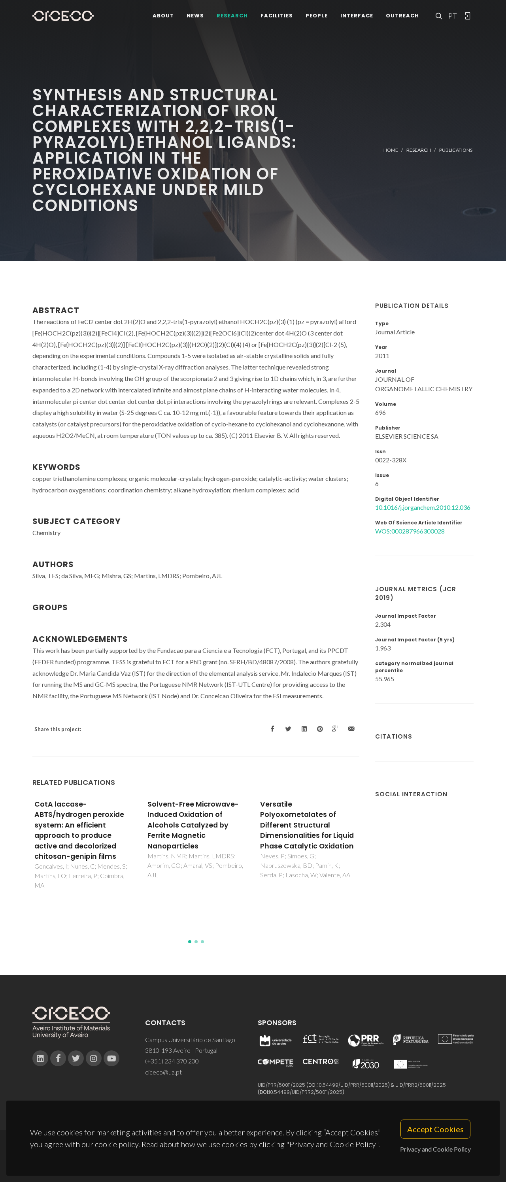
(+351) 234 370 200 (172, 1061)
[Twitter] (76, 1058)
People (317, 15)
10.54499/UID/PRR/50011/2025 (352, 1085)
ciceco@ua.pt (163, 1072)
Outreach (402, 15)
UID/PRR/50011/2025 (281, 1085)
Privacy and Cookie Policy (435, 1149)
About (163, 15)
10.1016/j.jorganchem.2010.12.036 (422, 507)
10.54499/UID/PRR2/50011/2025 (305, 1092)
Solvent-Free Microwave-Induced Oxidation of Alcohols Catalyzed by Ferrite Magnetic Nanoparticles (193, 825)
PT (452, 16)
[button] (189, 941)
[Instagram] (94, 1058)
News (195, 15)
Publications (455, 150)
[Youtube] (111, 1058)
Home (390, 150)
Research (232, 15)
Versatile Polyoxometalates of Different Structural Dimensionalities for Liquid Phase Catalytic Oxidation (307, 825)
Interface (356, 15)
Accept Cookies (435, 1129)
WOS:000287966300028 (410, 531)
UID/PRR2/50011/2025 (420, 1085)
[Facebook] (58, 1058)
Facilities (277, 15)
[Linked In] (40, 1058)
